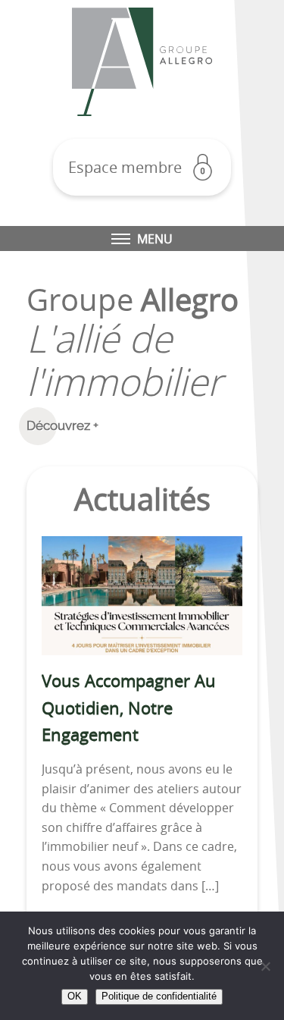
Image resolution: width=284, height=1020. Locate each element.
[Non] (265, 966)
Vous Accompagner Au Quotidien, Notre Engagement (129, 707)
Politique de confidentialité (159, 996)
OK (74, 996)
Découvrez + (62, 425)
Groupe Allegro (142, 62)
